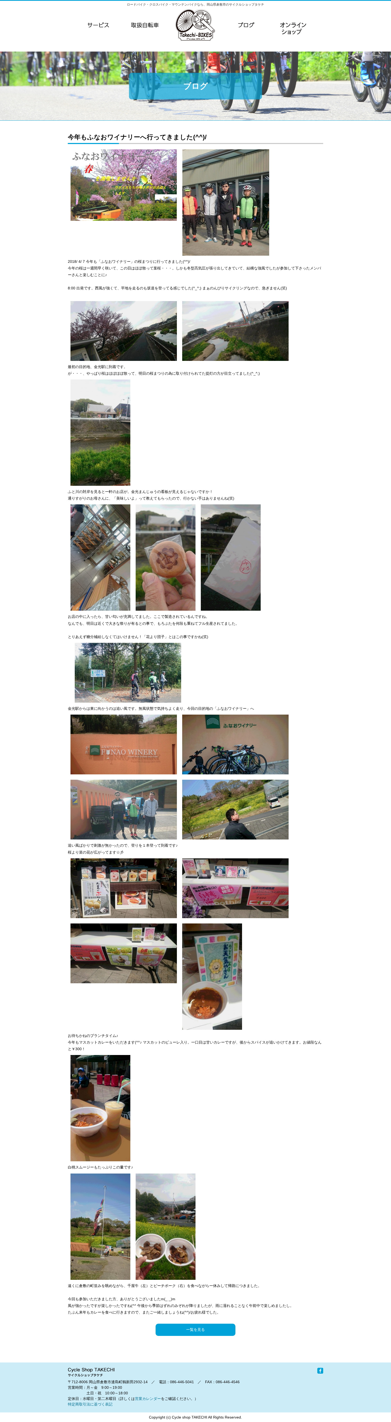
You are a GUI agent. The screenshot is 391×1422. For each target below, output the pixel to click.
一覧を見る (195, 1329)
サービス (98, 25)
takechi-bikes (195, 25)
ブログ (246, 25)
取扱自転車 (144, 25)
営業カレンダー (148, 1398)
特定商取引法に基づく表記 (90, 1404)
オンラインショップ (292, 35)
